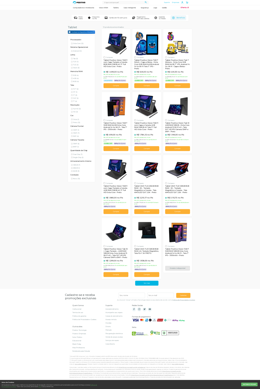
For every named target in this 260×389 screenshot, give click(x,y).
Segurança (144, 8)
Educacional (76, 341)
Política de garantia (79, 316)
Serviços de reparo (112, 340)
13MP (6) (76, 144)
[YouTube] (150, 309)
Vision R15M (103, 8)
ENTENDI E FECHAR (249, 384)
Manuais (109, 330)
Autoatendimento (112, 309)
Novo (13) (76, 179)
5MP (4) (76, 136)
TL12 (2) (75, 65)
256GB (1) (76, 168)
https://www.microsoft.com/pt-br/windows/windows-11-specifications (152, 375)
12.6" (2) (75, 98)
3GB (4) (76, 75)
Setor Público (77, 337)
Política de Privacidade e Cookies (183, 300)
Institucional (76, 309)
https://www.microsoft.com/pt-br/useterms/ (132, 367)
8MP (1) (76, 147)
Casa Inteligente (130, 8)
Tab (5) (75, 59)
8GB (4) (76, 81)
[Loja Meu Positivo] (79, 2)
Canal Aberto (110, 344)
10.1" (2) (75, 89)
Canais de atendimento (114, 316)
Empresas (175, 2)
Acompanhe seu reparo (114, 312)
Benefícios (181, 18)
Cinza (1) (76, 119)
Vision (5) (76, 68)
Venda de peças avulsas (114, 337)
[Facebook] (134, 309)
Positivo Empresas (79, 334)
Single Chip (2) (78, 157)
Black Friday (76, 344)
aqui (39, 386)
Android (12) (77, 51)
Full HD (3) (77, 109)
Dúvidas (108, 323)
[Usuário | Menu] (182, 2)
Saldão (164, 8)
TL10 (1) (75, 62)
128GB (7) (76, 165)
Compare (109, 57)
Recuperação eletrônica (114, 333)
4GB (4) (76, 78)
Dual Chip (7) (77, 154)
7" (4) (75, 101)
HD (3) (75, 112)
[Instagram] (139, 309)
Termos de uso (77, 312)
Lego (155, 8)
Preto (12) (76, 122)
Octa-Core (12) (78, 43)
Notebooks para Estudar (81, 351)
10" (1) (75, 92)
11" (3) (75, 95)
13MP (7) (76, 133)
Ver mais (147, 283)
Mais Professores (78, 348)
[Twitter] (145, 309)
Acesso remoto (111, 319)
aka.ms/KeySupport (81, 364)
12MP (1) (76, 130)
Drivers (108, 326)
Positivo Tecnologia (79, 330)
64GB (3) (76, 171)
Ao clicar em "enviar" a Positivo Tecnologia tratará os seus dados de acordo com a (156, 300)
